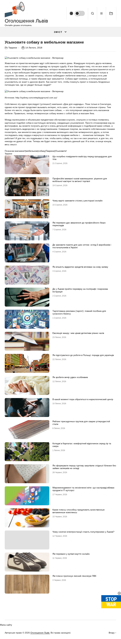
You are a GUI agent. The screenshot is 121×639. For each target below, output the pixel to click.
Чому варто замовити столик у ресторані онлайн (77, 200)
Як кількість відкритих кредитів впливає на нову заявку (80, 267)
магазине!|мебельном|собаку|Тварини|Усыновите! (41, 151)
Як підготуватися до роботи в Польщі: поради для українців (83, 355)
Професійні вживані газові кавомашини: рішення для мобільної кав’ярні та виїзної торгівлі (79, 179)
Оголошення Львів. (40, 632)
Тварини (12, 47)
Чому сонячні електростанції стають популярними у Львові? (83, 532)
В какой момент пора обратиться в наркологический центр (82, 399)
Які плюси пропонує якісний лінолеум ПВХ (74, 576)
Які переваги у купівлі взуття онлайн (71, 554)
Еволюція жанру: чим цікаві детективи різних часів (78, 333)
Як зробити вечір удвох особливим (70, 377)
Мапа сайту (6, 625)
